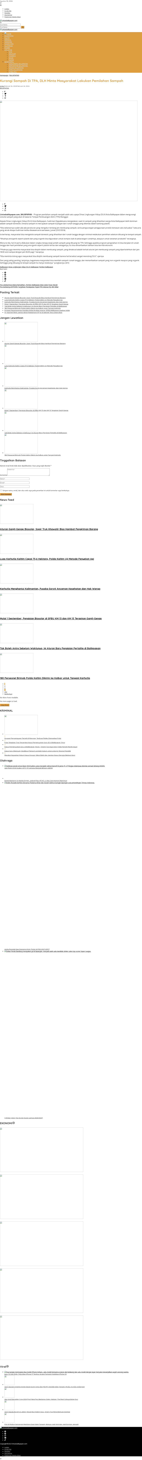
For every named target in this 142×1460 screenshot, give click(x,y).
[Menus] (1, 3)
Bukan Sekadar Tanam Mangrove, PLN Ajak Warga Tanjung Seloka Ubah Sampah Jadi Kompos (35, 1220)
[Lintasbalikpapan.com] (8, 20)
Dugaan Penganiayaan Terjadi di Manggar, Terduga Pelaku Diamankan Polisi (32, 738)
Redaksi (7, 1451)
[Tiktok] (5, 281)
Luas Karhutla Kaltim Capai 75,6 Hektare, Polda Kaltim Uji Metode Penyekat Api (33, 300)
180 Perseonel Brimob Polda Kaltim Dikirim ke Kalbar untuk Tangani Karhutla (32, 308)
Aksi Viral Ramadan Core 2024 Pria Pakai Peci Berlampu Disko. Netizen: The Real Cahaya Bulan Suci (41, 1399)
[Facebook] (5, 273)
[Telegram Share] (5, 96)
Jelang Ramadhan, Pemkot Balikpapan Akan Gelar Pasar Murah (29, 285)
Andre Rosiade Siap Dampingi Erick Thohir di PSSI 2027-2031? (26, 949)
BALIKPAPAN (4, 88)
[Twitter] (5, 275)
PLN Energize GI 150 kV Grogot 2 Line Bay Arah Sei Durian (21, 1361)
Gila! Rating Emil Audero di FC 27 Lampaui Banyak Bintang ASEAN (28, 768)
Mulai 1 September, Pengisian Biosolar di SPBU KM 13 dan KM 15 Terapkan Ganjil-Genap (36, 304)
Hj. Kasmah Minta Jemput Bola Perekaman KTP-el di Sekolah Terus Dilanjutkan (33, 312)
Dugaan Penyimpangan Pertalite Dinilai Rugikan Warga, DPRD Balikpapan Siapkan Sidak (37, 310)
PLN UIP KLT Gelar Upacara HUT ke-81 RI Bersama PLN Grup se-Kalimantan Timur (30, 1314)
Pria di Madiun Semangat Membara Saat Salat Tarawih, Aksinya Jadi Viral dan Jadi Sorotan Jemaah (41, 1424)
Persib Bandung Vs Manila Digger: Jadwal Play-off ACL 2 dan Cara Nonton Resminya (35, 781)
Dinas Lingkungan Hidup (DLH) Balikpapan (23, 267)
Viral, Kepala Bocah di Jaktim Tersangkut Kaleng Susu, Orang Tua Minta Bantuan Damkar (37, 1412)
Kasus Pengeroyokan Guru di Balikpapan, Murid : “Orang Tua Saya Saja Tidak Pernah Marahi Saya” (40, 747)
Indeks (6, 1447)
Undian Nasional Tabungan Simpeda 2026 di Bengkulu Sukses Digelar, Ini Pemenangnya (32, 1267)
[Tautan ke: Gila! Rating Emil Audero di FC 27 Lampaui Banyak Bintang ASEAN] (54, 766)
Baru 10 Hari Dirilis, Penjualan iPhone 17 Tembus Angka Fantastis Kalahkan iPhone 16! (35, 1374)
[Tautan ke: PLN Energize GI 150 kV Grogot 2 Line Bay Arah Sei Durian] (41, 1359)
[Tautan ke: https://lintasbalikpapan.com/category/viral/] (7, 1366)
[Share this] (4, 92)
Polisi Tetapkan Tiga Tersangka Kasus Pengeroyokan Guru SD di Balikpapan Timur (34, 743)
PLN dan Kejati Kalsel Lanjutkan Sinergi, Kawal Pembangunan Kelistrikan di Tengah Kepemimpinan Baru (38, 1173)
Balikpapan (4, 267)
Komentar (3, 475)
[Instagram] (5, 277)
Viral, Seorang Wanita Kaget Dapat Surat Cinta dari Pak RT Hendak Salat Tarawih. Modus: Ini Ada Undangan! (44, 1387)
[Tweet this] (5, 94)
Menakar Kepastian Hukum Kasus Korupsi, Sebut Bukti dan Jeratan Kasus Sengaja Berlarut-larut (39, 755)
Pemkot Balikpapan (46, 267)
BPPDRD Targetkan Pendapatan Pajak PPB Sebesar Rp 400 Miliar (29, 287)
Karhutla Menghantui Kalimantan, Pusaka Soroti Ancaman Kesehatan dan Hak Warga (36, 302)
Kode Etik (7, 1449)
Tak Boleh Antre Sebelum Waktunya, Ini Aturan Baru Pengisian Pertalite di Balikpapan (35, 306)
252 (5, 692)
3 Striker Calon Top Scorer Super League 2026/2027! (23, 1118)
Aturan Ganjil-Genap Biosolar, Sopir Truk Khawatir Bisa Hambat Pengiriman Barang (35, 298)
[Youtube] (5, 279)
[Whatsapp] (5, 98)
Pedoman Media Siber (12, 1455)
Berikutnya (8, 694)
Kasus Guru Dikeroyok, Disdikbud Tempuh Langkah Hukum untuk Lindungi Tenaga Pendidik (37, 751)
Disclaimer (8, 1453)
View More (4, 705)
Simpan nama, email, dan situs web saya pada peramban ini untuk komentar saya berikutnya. (36, 490)
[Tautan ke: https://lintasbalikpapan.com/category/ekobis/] (13, 1123)
